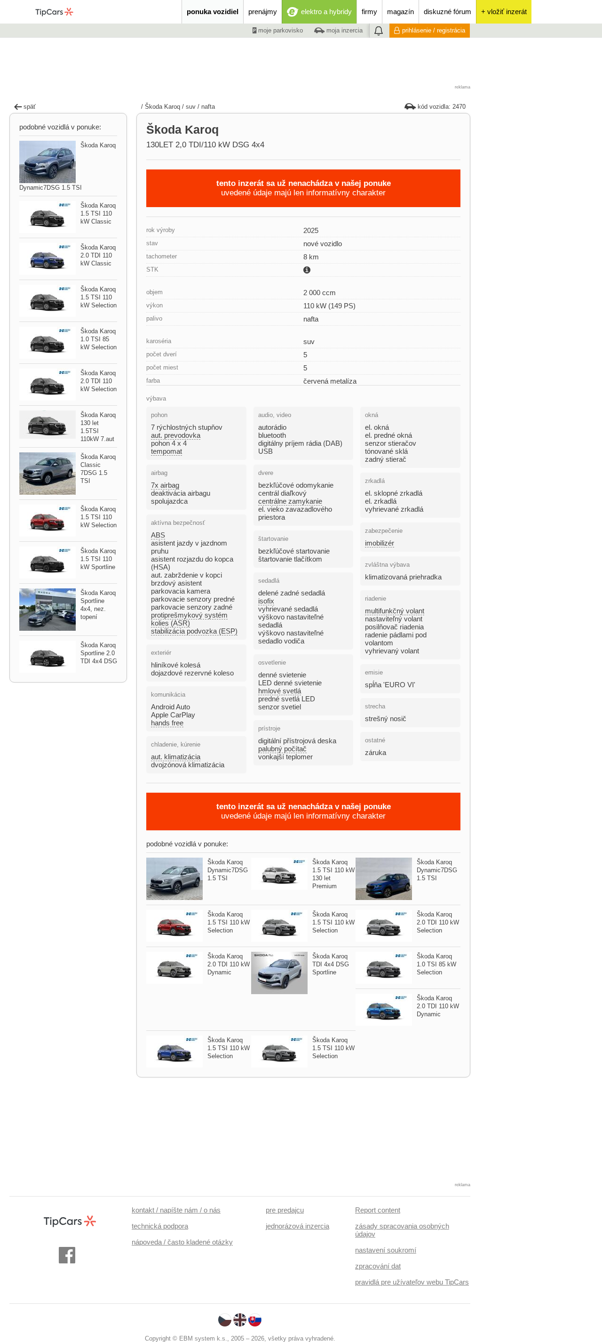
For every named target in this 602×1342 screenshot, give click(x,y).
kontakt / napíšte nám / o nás (176, 1210)
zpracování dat (378, 1266)
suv (191, 106)
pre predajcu (285, 1210)
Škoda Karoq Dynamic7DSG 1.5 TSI (227, 870)
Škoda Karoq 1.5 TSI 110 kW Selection (228, 922)
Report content (377, 1210)
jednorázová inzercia (297, 1226)
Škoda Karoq (162, 106)
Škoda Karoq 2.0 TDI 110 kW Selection (438, 922)
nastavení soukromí (385, 1250)
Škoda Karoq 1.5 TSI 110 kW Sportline (98, 559)
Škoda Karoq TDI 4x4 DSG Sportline (330, 964)
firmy (369, 12)
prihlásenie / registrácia (433, 30)
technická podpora (160, 1226)
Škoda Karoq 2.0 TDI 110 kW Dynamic (228, 964)
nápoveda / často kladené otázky (182, 1242)
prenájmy (262, 12)
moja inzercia (344, 30)
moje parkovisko (279, 30)
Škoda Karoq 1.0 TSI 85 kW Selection (436, 964)
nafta (208, 106)
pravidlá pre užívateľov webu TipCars (412, 1282)
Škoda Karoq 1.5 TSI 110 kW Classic (98, 213)
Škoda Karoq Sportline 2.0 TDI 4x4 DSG (98, 653)
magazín (400, 12)
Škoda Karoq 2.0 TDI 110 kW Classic (98, 255)
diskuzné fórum (447, 12)
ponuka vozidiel (212, 12)
